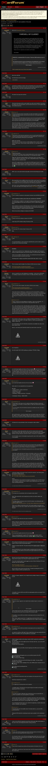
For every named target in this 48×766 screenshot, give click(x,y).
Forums (4, 6)
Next (11, 25)
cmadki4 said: (15, 133)
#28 (45, 489)
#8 (45, 149)
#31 (45, 539)
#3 (45, 83)
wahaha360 (4, 23)
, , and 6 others (20, 69)
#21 (45, 366)
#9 (45, 169)
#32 (45, 555)
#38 (45, 719)
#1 (45, 28)
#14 (45, 234)
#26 (45, 440)
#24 (45, 420)
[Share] (43, 28)
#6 (45, 109)
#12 (45, 214)
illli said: (14, 730)
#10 (45, 178)
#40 (45, 742)
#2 (45, 73)
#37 (45, 672)
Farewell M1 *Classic (21, 30)
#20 (45, 345)
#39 (45, 727)
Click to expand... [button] (29, 65)
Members (17, 6)
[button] (13, 7)
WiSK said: (15, 112)
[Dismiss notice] (45, 11)
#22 (45, 378)
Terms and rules (33, 761)
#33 (45, 573)
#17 (45, 271)
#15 (45, 246)
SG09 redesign (35, 186)
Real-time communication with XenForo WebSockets (27, 764)
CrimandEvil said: (16, 674)
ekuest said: (15, 531)
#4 (45, 92)
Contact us (27, 761)
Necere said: (15, 227)
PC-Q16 (13, 181)
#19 (45, 316)
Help (43, 761)
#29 (45, 514)
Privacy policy (39, 761)
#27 (45, 470)
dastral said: (15, 707)
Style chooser (4, 761)
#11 (45, 191)
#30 (45, 528)
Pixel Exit (17, 764)
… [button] (6, 25)
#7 (45, 131)
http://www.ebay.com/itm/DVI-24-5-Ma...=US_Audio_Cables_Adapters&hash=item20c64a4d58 (29, 503)
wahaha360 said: (16, 193)
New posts (10, 6)
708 (8, 25)
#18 (45, 281)
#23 (45, 399)
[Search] (46, 7)
